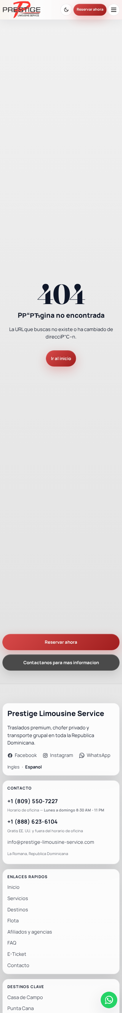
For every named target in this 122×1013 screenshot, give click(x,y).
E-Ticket (16, 954)
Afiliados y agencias (29, 932)
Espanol (33, 766)
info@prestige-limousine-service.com (50, 842)
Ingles (13, 766)
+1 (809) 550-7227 (32, 801)
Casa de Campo (25, 997)
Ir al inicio (61, 358)
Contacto (18, 965)
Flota (13, 920)
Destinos (17, 910)
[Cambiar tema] (66, 10)
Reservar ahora (90, 9)
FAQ (11, 943)
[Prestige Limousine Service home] (21, 10)
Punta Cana (20, 1008)
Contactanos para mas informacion (61, 662)
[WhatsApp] (109, 1000)
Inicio (13, 887)
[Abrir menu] (114, 10)
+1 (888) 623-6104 (32, 822)
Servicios (17, 898)
